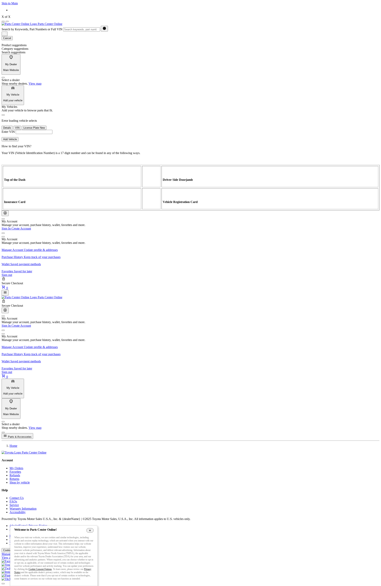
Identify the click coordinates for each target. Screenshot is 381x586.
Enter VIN (8, 131)
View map (35, 83)
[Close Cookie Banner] (90, 530)
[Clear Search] (104, 29)
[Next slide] (7, 21)
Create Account (21, 228)
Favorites (15, 471)
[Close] (3, 77)
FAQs (13, 501)
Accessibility (18, 512)
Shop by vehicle (20, 482)
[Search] (5, 34)
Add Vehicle (10, 139)
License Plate (34, 127)
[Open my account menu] (3, 233)
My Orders (16, 468)
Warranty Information (23, 508)
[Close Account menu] (3, 218)
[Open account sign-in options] (5, 213)
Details (7, 127)
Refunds (15, 475)
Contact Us (17, 498)
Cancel (7, 38)
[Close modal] (3, 432)
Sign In (7, 228)
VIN (17, 127)
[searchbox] (81, 29)
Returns (14, 479)
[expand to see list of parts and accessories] (5, 293)
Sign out (7, 275)
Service (14, 505)
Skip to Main (10, 3)
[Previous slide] (3, 21)
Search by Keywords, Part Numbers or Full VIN (32, 29)
